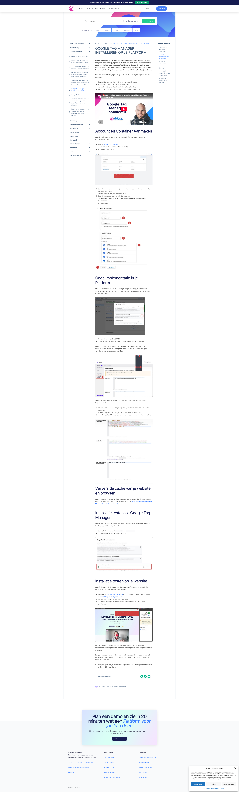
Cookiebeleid (206, 788)
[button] (235, 768)
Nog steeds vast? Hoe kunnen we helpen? (113, 687)
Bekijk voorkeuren (229, 784)
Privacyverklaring (215, 788)
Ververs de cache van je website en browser (163, 65)
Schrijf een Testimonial (112, 777)
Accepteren (198, 784)
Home (97, 43)
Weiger (213, 784)
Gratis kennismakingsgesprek (78, 767)
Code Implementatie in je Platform (164, 56)
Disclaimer (143, 777)
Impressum (143, 772)
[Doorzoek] (140, 9)
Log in (147, 8)
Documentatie (107, 43)
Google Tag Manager (111, 144)
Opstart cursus (109, 762)
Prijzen (80, 8)
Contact (102, 8)
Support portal (109, 767)
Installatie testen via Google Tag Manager (164, 73)
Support (88, 8)
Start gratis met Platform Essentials (80, 762)
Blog (96, 8)
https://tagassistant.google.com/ (111, 597)
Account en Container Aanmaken (163, 49)
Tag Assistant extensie (115, 594)
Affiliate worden (109, 772)
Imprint (222, 788)
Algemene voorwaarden (147, 757)
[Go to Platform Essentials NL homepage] (71, 8)
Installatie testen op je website (163, 80)
